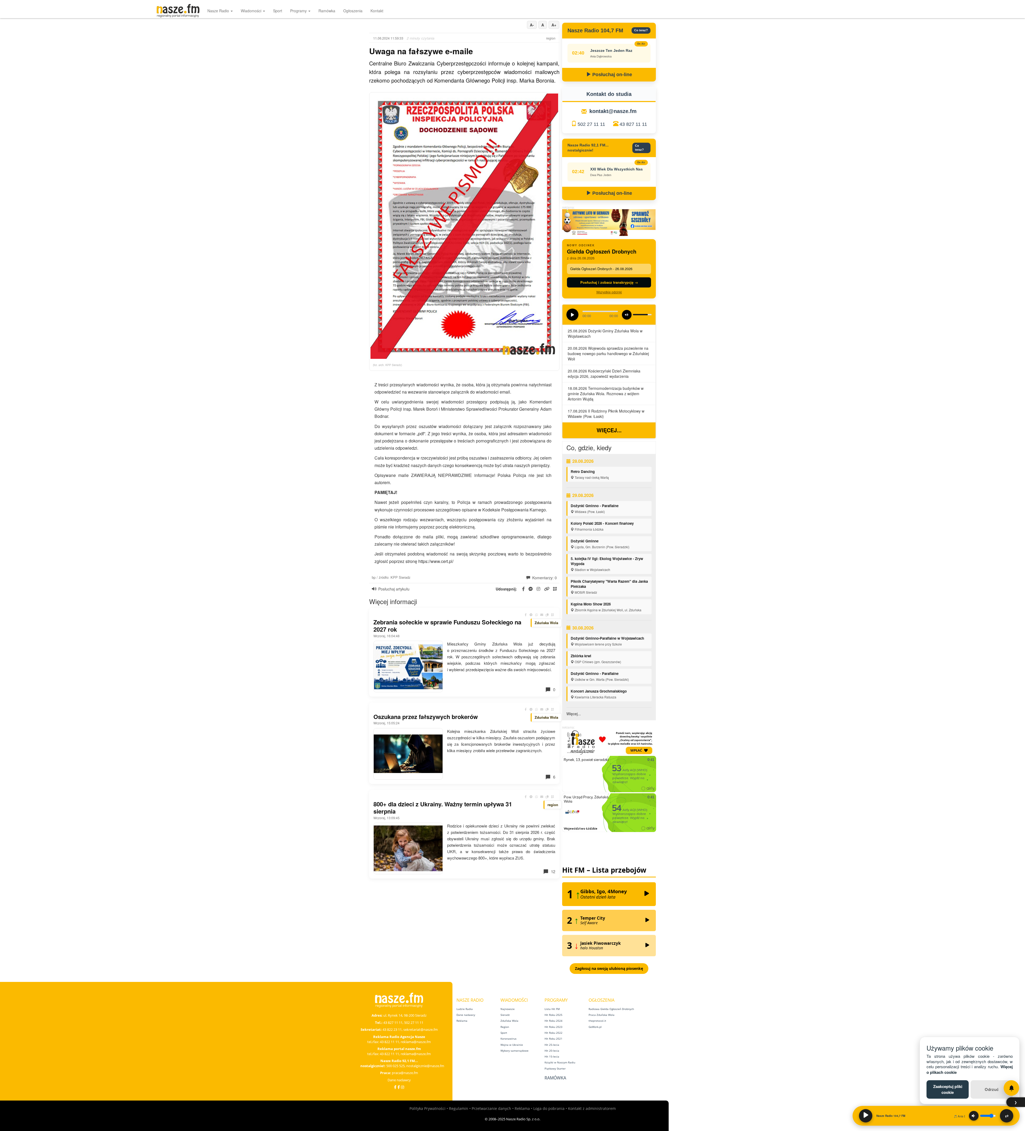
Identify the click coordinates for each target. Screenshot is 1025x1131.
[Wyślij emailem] (542, 614)
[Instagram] (402, 1087)
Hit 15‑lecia (552, 1056)
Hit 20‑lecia (552, 1050)
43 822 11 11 (389, 1041)
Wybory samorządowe (514, 1050)
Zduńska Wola (509, 1021)
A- (532, 25)
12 (553, 871)
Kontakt (376, 10)
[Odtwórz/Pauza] (865, 1115)
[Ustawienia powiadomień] (1011, 1088)
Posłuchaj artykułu (393, 589)
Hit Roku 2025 (553, 1015)
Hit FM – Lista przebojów (604, 870)
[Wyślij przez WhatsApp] (536, 614)
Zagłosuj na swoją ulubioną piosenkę (609, 968)
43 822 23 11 (392, 1029)
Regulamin (458, 1108)
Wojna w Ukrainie (511, 1045)
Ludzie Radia (464, 1009)
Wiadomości (251, 10)
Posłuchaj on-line (611, 74)
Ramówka (326, 10)
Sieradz (505, 1015)
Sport (277, 10)
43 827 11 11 (633, 124)
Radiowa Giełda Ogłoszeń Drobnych (611, 1009)
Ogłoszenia (352, 10)
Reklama (461, 1021)
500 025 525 (395, 1065)
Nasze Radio (218, 10)
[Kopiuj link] (547, 614)
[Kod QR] (552, 614)
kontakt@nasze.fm (613, 111)
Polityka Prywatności (427, 1108)
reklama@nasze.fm (416, 1041)
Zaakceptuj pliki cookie (947, 1089)
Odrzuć (992, 1089)
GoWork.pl (595, 1027)
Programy (299, 10)
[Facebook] (395, 1087)
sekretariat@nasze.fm (420, 1029)
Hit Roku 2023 (553, 1027)
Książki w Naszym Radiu (560, 1062)
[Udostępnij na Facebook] (526, 614)
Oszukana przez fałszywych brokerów (425, 716)
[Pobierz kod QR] (555, 589)
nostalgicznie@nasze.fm (425, 1065)
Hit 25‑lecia (552, 1045)
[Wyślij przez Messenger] (531, 614)
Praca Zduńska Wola (601, 1015)
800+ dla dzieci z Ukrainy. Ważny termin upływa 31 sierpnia (442, 808)
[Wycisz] (974, 1116)
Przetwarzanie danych (491, 1108)
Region (504, 1027)
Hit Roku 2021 (553, 1038)
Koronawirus (508, 1038)
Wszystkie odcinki (609, 292)
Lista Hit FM (552, 1009)
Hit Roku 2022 (553, 1033)
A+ (553, 25)
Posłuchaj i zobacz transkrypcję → (609, 282)
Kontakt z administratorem (592, 1108)
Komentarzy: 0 (544, 577)
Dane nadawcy (399, 1080)
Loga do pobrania (549, 1108)
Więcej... (609, 430)
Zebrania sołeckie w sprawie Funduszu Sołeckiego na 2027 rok (447, 626)
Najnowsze (507, 1009)
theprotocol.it (597, 1021)
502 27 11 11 (591, 124)
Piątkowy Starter (555, 1068)
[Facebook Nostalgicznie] (398, 1087)
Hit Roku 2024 (553, 1021)
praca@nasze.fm (405, 1072)
